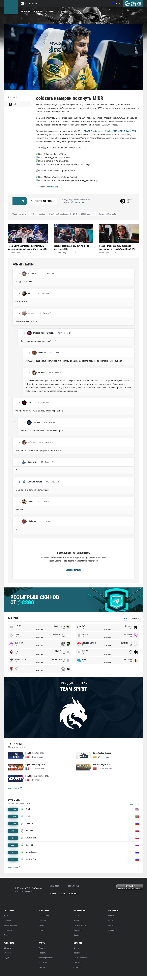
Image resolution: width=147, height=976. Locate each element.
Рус (137, 804)
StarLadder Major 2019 (107, 214)
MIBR (32, 214)
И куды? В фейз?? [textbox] (24, 282)
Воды (110, 925)
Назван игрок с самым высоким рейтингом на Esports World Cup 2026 (117, 247)
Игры (41, 930)
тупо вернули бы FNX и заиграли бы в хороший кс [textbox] (39, 411)
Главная (25, 11)
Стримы (50, 11)
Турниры (63, 11)
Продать (7, 920)
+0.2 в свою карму (77, 202)
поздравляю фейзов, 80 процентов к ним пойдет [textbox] (39, 450)
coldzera (22, 214)
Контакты (73, 894)
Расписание (113, 930)
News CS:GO (54, 886)
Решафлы (41, 214)
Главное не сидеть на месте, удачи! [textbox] (33, 490)
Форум (111, 915)
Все (125, 619)
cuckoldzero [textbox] (21, 302)
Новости (38, 11)
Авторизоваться (73, 570)
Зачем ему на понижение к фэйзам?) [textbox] (38, 341)
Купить (7, 915)
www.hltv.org (52, 187)
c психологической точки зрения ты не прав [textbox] (42, 431)
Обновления (44, 915)
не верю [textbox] (19, 510)
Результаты (134, 619)
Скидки (7, 935)
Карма (53, 894)
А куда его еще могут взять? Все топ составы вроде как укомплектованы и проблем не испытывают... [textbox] (75, 361)
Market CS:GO (73, 886)
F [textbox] (16, 470)
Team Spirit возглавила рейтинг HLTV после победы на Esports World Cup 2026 (28, 247)
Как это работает (11, 925)
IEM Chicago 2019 (88, 214)
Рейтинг (62, 894)
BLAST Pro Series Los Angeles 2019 (63, 214)
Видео (110, 920)
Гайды (41, 925)
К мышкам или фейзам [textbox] (26, 321)
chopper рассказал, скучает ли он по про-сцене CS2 (71, 247)
